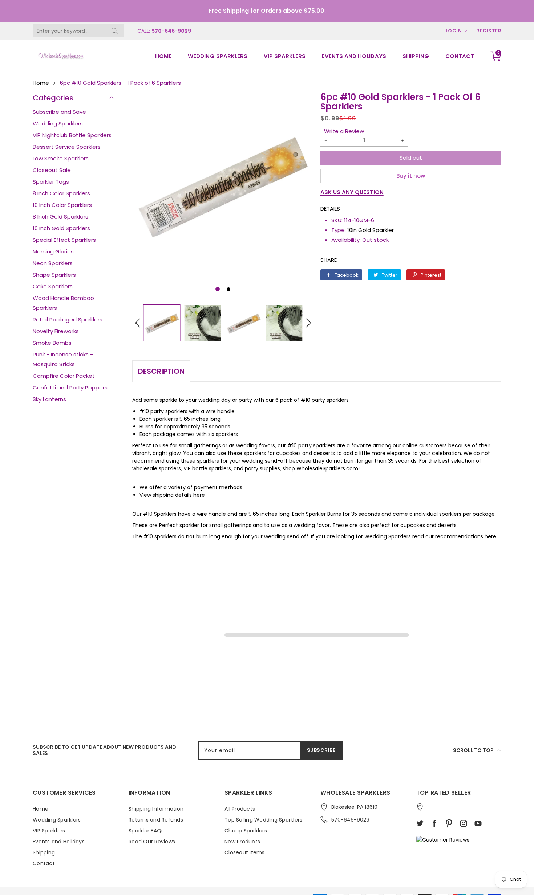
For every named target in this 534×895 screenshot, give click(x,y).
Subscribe (321, 750)
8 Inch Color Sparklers (61, 193)
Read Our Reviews (152, 841)
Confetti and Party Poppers (70, 387)
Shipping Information (156, 808)
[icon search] (114, 30)
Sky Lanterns (49, 399)
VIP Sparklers (285, 56)
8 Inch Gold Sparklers (60, 216)
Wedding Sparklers (217, 56)
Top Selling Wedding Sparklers (263, 819)
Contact (459, 56)
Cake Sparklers (53, 286)
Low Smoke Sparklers (61, 158)
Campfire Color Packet (64, 376)
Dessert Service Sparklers (67, 147)
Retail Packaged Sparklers (67, 319)
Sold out (411, 157)
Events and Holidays (354, 56)
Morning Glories (53, 251)
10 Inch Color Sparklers (62, 205)
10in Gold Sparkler (370, 230)
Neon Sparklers (53, 263)
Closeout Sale (52, 170)
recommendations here (465, 536)
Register (488, 30)
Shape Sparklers (54, 275)
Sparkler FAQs (146, 830)
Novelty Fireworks (56, 331)
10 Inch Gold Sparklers (61, 228)
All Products (239, 808)
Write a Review (344, 131)
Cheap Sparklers (245, 830)
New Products (242, 841)
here (199, 495)
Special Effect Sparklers (64, 240)
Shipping (415, 56)
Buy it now (410, 176)
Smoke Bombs (52, 343)
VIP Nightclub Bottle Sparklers (72, 135)
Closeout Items (244, 852)
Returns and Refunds (156, 819)
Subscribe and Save (59, 112)
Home (163, 56)
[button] (217, 289)
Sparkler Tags (51, 181)
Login (454, 30)
